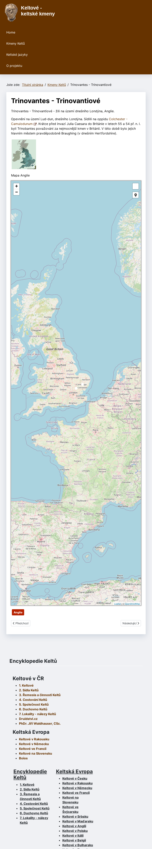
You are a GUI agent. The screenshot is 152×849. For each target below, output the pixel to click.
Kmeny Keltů (15, 43)
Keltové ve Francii (76, 793)
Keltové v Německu (77, 788)
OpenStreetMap (132, 603)
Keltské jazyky (17, 55)
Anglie (18, 612)
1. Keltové (26, 685)
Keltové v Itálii (73, 835)
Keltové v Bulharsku (77, 845)
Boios (23, 758)
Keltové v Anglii (74, 826)
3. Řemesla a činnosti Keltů (40, 695)
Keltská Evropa (74, 771)
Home (10, 32)
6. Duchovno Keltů (33, 709)
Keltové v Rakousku (34, 739)
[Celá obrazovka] (136, 186)
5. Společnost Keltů (34, 704)
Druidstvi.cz (28, 719)
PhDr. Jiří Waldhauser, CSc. (40, 723)
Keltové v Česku (74, 778)
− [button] (16, 192)
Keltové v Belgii (74, 840)
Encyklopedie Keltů (30, 774)
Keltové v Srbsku (75, 816)
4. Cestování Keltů (33, 700)
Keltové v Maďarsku (77, 821)
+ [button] (16, 186)
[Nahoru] (145, 841)
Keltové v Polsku (75, 831)
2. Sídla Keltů (29, 690)
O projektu (14, 66)
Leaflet (117, 603)
